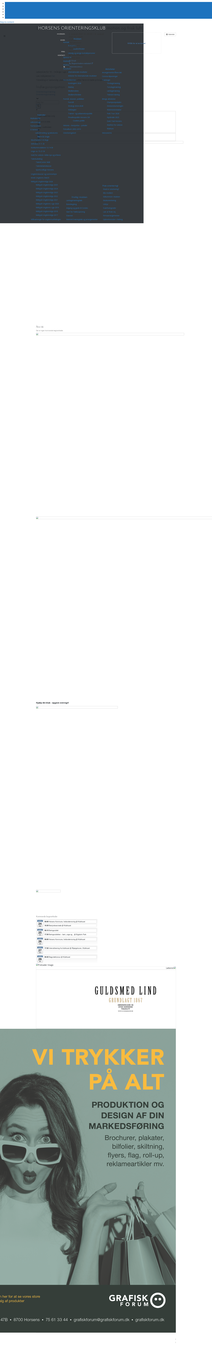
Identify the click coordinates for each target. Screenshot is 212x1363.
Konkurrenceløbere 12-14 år (42, 147)
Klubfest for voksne (114, 125)
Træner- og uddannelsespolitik (80, 113)
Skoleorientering (109, 200)
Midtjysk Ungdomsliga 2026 (42, 181)
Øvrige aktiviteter (109, 99)
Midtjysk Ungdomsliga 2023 (47, 192)
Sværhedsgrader (109, 208)
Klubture (110, 128)
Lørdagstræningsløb (74, 200)
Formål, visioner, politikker (73, 99)
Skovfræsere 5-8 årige (39, 140)
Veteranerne (107, 133)
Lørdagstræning (113, 91)
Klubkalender (35, 118)
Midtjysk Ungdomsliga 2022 (47, 196)
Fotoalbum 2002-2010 (72, 129)
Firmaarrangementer (111, 215)
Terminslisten (35, 126)
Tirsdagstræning (113, 83)
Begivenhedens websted (81, 63)
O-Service (34, 129)
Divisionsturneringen (115, 106)
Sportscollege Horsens (45, 170)
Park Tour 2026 (113, 113)
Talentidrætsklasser (43, 166)
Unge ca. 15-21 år (38, 151)
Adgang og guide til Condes (77, 208)
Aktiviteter (110, 69)
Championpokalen (114, 102)
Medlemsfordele (74, 94)
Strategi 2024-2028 (75, 106)
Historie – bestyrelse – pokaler (75, 125)
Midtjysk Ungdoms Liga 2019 (47, 207)
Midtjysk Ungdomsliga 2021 (47, 200)
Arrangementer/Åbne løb (112, 72)
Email (73, 60)
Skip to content (7, 22)
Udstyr (105, 204)
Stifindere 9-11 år (38, 144)
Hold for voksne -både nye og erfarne (46, 155)
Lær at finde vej (109, 212)
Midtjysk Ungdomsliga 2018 (47, 211)
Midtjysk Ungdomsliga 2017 (47, 215)
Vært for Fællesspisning (75, 212)
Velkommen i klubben (111, 197)
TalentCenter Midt (43, 162)
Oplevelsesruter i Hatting (113, 219)
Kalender (41, 115)
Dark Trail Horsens (114, 121)
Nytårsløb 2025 (113, 117)
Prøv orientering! (110, 185)
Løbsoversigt (35, 122)
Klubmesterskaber (114, 110)
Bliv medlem (108, 193)
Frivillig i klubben (79, 197)
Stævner (69, 215)
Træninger (106, 80)
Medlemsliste (73, 91)
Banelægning (71, 204)
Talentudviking (36, 159)
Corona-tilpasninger (110, 76)
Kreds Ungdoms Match (40, 178)
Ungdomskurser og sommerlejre (44, 174)
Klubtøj (71, 87)
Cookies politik (79, 120)
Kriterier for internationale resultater (82, 76)
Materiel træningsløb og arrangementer (82, 219)
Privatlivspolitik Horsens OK (79, 117)
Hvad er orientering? (111, 189)
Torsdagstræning (114, 87)
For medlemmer (69, 80)
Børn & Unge (43, 136)
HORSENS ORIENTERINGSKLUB (71, 28)
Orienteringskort (69, 133)
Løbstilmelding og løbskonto (46, 133)
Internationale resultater (77, 72)
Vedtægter (72, 110)
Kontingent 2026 (74, 83)
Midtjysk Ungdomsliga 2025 (47, 185)
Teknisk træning (113, 94)
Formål (71, 102)
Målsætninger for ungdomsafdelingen (46, 219)
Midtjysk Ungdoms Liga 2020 (47, 204)
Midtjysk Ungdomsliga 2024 (47, 188)
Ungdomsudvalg (75, 67)
